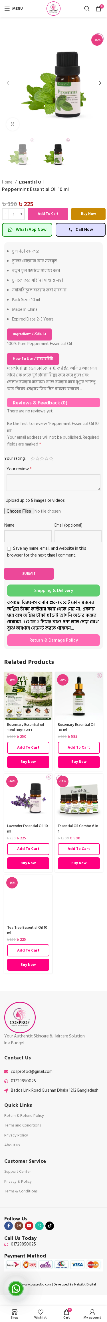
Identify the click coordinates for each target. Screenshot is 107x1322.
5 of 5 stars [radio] (51, 458)
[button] (7, 83)
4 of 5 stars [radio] (46, 458)
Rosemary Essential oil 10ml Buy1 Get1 (25, 727)
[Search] (87, 8)
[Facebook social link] (8, 1226)
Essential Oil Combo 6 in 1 (78, 829)
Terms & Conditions (20, 1191)
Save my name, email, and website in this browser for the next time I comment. (46, 552)
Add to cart (48, 214)
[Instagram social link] (19, 1226)
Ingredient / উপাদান (29, 334)
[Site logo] (54, 8)
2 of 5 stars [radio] (37, 458)
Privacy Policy (16, 1135)
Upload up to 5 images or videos (35, 500)
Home (7, 182)
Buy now (88, 214)
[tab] (53, 590)
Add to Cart (28, 747)
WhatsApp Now (31, 229)
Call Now (84, 229)
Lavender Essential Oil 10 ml (27, 829)
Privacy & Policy (18, 1181)
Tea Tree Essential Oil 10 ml (27, 930)
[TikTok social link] (49, 1226)
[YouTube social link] (29, 1226)
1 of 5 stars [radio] (33, 458)
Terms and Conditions (22, 1125)
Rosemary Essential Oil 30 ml (76, 727)
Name (9, 525)
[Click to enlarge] (12, 124)
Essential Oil (31, 182)
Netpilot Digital (85, 1284)
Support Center (17, 1171)
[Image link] (20, 1017)
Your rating (14, 458)
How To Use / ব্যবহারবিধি (33, 359)
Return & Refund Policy (24, 1115)
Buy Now (28, 762)
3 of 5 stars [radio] (42, 458)
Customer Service (25, 1161)
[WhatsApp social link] (39, 1226)
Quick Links (18, 1105)
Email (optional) (68, 525)
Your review (19, 469)
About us (12, 1145)
